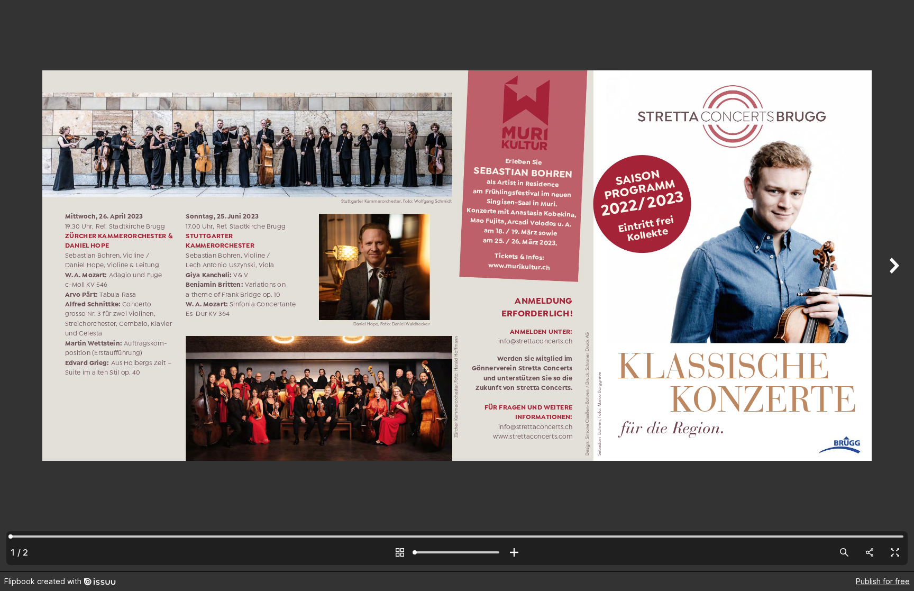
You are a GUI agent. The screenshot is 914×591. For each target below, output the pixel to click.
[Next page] (893, 285)
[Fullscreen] (895, 552)
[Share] (869, 552)
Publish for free (883, 581)
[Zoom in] (514, 552)
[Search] (844, 552)
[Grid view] (399, 552)
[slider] (457, 552)
